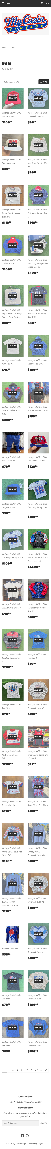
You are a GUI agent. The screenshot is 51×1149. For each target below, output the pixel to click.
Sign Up (43, 1123)
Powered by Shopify (36, 1143)
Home (4, 47)
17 (22, 1070)
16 (17, 1070)
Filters (43, 82)
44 (46, 1070)
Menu (7, 3)
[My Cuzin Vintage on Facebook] (22, 1136)
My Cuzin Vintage (19, 1143)
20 (36, 1070)
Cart (46, 3)
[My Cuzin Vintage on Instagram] (27, 1136)
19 (31, 1070)
